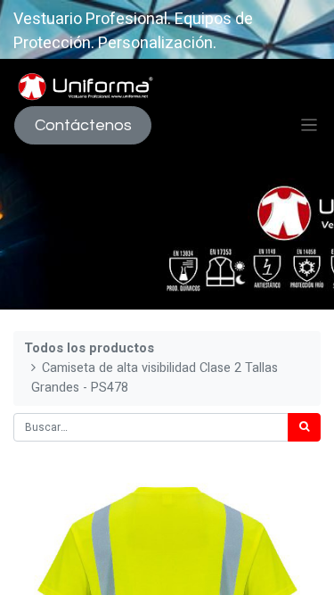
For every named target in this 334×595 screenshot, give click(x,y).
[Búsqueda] (304, 427)
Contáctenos (83, 125)
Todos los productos (89, 348)
